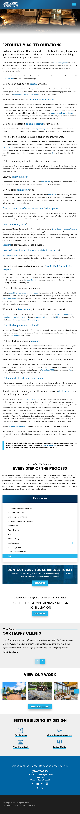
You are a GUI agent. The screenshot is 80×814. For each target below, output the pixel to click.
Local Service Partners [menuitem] (17, 552)
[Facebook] (33, 783)
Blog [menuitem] (9, 534)
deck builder (65, 391)
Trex (70, 370)
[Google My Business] (47, 783)
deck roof (54, 113)
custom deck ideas (9, 298)
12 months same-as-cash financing (64, 229)
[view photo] (14, 691)
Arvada (38, 317)
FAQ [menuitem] (9, 556)
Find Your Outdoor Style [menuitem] (17, 513)
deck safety (45, 182)
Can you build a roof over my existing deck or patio (30, 208)
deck (53, 153)
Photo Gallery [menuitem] (13, 530)
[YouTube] (42, 783)
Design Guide (59, 747)
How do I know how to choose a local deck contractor (30, 250)
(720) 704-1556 (49, 445)
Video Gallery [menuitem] (13, 539)
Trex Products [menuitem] (13, 526)
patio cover (63, 113)
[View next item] (42, 661)
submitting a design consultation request (24, 293)
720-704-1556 (9, 79)
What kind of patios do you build (20, 325)
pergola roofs (32, 280)
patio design (14, 336)
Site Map (31, 805)
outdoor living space (60, 63)
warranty (35, 341)
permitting (41, 129)
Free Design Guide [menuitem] (15, 547)
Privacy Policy (20, 805)
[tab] (72, 543)
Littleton (58, 317)
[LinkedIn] (37, 783)
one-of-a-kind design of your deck (25, 94)
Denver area (24, 309)
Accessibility (8, 805)
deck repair (23, 190)
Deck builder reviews (9, 255)
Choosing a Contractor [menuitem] (17, 517)
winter (11, 147)
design (33, 84)
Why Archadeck (21, 747)
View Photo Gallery (40, 707)
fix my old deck (20, 176)
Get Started (40, 583)
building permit (34, 124)
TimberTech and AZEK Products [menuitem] (20, 521)
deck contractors (33, 399)
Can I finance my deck (14, 224)
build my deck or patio (41, 99)
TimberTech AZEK (47, 370)
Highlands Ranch (48, 317)
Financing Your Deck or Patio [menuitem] (20, 508)
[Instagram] (42, 788)
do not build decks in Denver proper (26, 320)
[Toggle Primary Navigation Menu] (74, 4)
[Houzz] (37, 788)
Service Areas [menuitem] (13, 543)
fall (3, 147)
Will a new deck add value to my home (23, 378)
